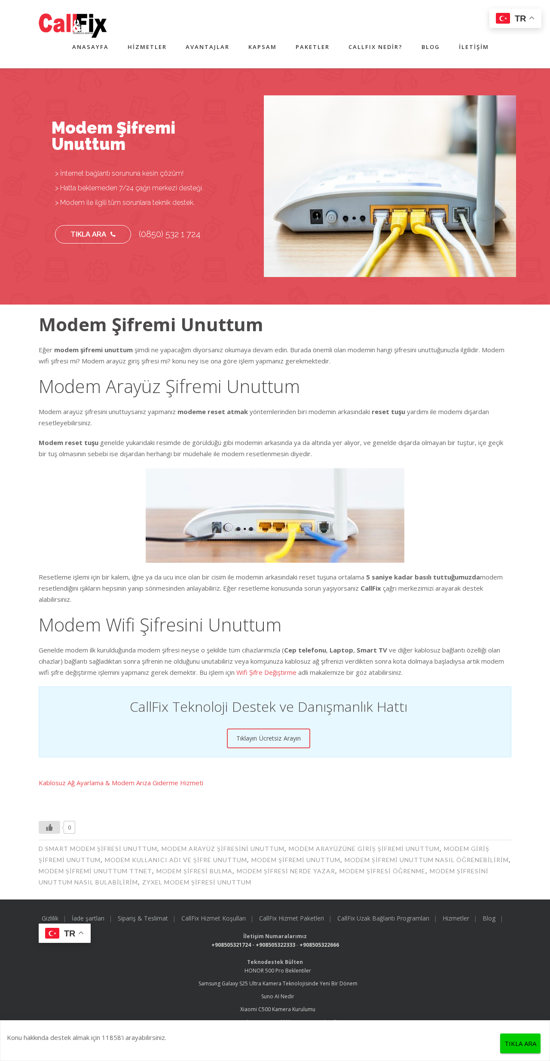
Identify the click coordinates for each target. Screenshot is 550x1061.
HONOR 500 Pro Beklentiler (277, 970)
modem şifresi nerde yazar (286, 871)
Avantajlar (207, 47)
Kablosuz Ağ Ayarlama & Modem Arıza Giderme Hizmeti (121, 782)
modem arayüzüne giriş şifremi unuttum (364, 848)
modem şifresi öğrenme (382, 871)
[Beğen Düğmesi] (49, 827)
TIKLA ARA (88, 234)
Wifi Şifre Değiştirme (266, 672)
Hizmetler (147, 47)
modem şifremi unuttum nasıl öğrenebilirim (427, 859)
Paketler (313, 47)
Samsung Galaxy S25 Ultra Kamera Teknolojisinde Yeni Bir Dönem (278, 983)
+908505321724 (231, 944)
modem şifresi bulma (194, 871)
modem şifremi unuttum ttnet (95, 871)
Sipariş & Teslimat (143, 918)
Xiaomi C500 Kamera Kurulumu (277, 1009)
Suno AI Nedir (277, 996)
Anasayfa (90, 47)
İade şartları (88, 918)
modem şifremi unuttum (295, 859)
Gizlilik (50, 918)
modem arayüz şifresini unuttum (223, 848)
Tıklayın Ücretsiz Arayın (268, 738)
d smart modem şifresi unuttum (98, 848)
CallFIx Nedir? (375, 47)
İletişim (474, 47)
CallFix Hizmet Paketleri (291, 918)
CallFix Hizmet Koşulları (213, 918)
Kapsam (262, 47)
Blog (431, 47)
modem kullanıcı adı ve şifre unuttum (176, 859)
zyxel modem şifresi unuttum (196, 882)
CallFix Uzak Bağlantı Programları (383, 918)
